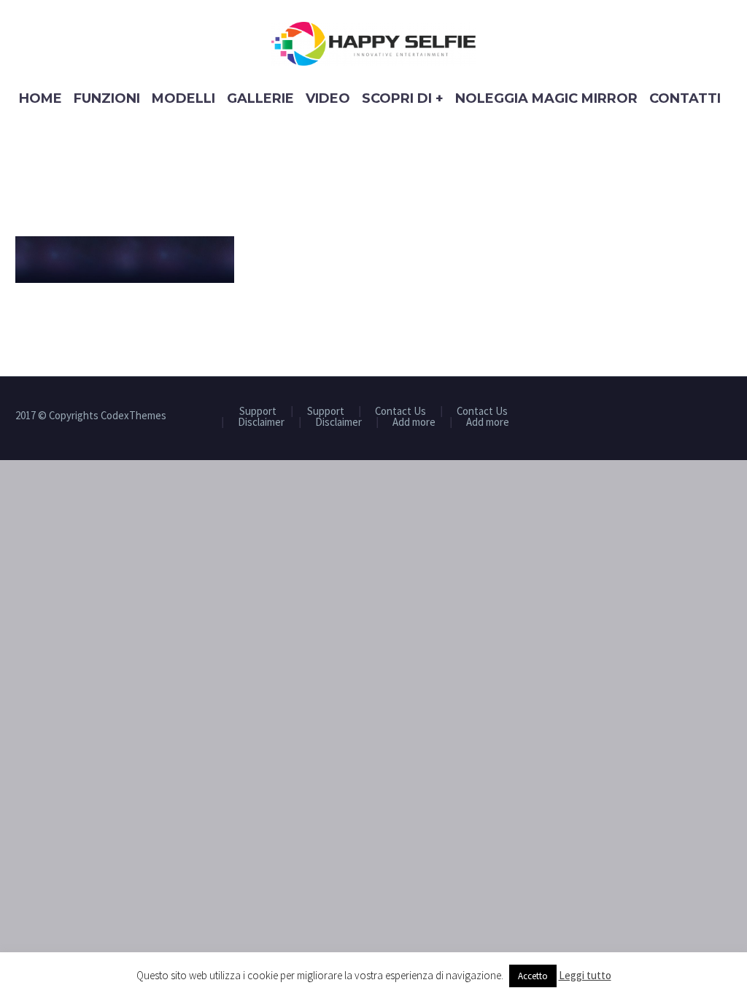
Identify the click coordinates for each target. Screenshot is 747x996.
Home (40, 98)
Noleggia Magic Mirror (546, 98)
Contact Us (400, 411)
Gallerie (260, 98)
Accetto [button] (533, 976)
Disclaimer (261, 422)
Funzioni (107, 98)
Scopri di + (403, 98)
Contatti (685, 98)
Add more (414, 422)
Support (257, 411)
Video (328, 98)
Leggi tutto (585, 975)
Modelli (183, 98)
